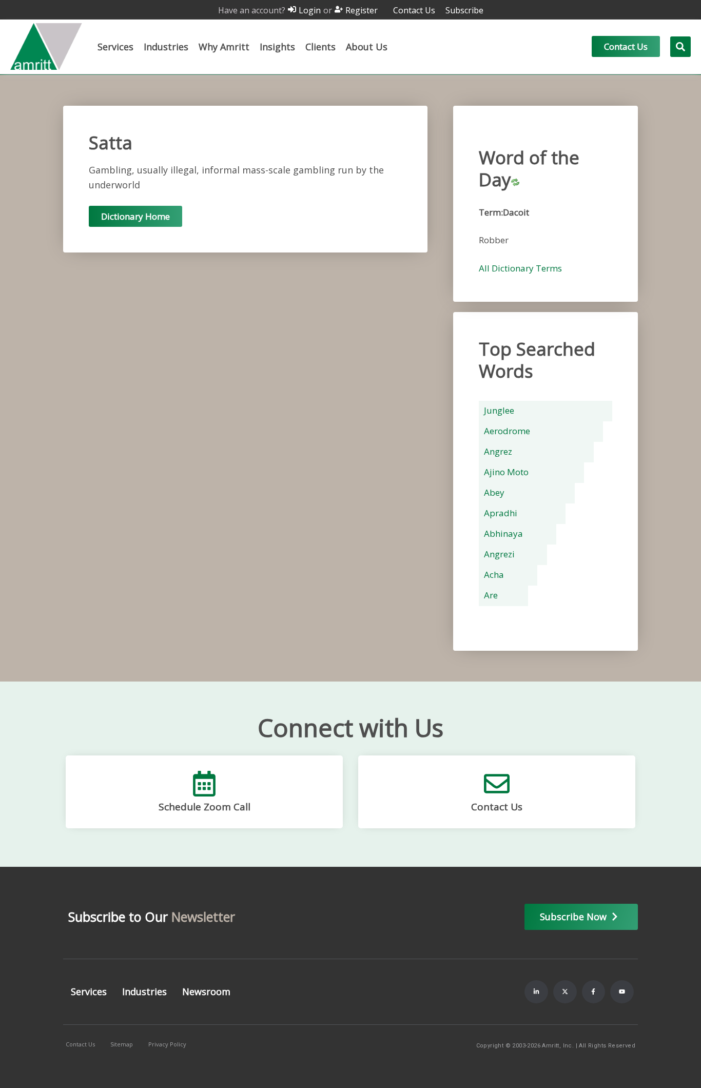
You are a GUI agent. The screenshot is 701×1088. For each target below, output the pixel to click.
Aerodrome (507, 431)
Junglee (499, 410)
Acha (494, 574)
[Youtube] (622, 992)
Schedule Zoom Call (204, 806)
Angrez (498, 451)
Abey (494, 492)
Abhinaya (503, 533)
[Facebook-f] (594, 992)
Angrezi (499, 554)
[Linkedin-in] (536, 992)
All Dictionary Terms (520, 268)
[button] (115, 47)
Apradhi (500, 513)
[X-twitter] (565, 992)
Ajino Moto (506, 472)
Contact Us (496, 806)
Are (491, 595)
